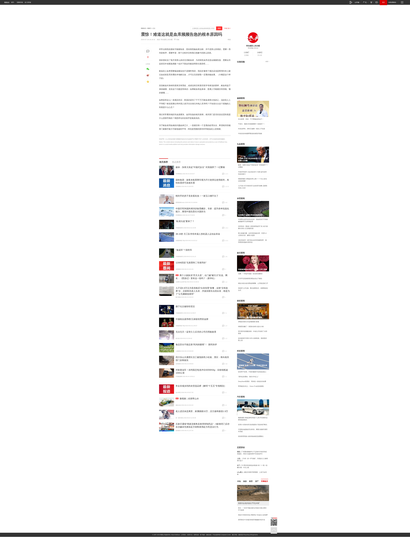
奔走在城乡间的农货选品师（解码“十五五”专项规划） (201, 386)
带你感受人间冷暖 (167, 39)
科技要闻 (241, 351)
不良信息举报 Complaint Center (222, 534)
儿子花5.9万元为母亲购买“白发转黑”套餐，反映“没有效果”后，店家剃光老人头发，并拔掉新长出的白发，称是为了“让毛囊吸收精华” (203, 291)
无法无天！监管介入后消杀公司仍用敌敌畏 (196, 332)
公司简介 (183, 534)
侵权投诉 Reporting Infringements (248, 534)
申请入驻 (227, 28)
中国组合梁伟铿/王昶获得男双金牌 (192, 319)
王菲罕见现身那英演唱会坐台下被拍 (250, 278)
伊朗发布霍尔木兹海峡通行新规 (248, 322)
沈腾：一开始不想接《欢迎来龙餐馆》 (251, 274)
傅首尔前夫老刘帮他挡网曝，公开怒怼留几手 (253, 283)
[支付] (371, 2)
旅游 (245, 481)
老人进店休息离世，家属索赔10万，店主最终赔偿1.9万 (202, 411)
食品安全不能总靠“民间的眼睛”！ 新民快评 (196, 344)
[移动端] (351, 2)
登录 (383, 2)
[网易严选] (365, 2)
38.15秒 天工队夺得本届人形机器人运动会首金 (198, 234)
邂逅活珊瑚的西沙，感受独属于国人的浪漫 (252, 515)
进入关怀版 (28, 2)
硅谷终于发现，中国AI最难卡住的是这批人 (252, 372)
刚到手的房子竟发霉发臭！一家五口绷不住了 (197, 196)
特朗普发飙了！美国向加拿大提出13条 (251, 326)
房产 (257, 481)
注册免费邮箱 (392, 2)
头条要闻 (241, 144)
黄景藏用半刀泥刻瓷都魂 (246, 520)
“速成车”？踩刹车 (184, 250)
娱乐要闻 (241, 253)
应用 (12, 2)
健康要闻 (241, 98)
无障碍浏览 (20, 2)
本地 (239, 481)
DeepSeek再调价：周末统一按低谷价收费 (252, 381)
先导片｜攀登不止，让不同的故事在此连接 (252, 510)
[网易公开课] (357, 2)
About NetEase (175, 534)
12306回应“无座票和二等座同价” (191, 262)
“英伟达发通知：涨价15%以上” (248, 376)
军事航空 (264, 481)
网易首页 (6, 2)
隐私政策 (208, 534)
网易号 (149, 28)
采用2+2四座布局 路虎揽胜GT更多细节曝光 (252, 424)
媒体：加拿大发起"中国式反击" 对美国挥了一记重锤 (200, 167)
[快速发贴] (148, 51)
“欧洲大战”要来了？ (185, 221)
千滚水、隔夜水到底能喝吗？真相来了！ (251, 124)
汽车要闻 (241, 397)
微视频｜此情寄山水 (189, 398)
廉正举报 (234, 534)
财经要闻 (241, 301)
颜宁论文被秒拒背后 (185, 306)
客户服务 (202, 534)
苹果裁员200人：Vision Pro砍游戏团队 (251, 386)
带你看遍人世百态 (253, 48)
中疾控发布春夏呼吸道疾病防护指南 (250, 133)
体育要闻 (241, 198)
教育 (251, 481)
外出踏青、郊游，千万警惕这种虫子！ (251, 119)
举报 (229, 39)
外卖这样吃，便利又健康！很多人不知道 (251, 129)
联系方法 (190, 534)
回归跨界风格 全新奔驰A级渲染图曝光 (250, 436)
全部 (266, 61)
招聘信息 (196, 534)
